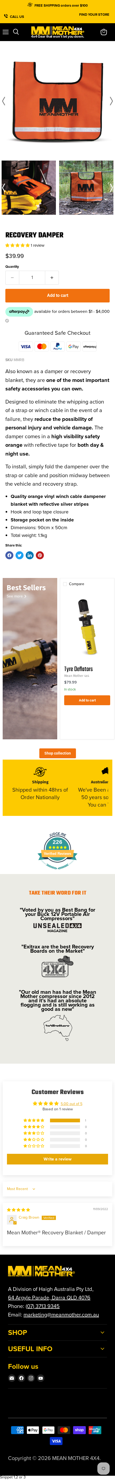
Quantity (12, 266)
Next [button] (110, 101)
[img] (18, 1210)
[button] (18, 245)
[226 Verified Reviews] (57, 872)
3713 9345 (48, 1306)
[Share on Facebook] (9, 555)
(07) (31, 1306)
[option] (57, 101)
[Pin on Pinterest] (40, 555)
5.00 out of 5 (71, 1104)
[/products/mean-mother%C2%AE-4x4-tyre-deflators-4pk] (87, 626)
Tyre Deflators (78, 669)
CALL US (17, 16)
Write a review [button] (57, 1159)
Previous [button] (4, 101)
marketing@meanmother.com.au (61, 1315)
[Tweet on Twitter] (20, 555)
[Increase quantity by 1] (52, 278)
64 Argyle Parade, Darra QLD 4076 (49, 1298)
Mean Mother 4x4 (76, 676)
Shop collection (57, 753)
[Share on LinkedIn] (30, 555)
